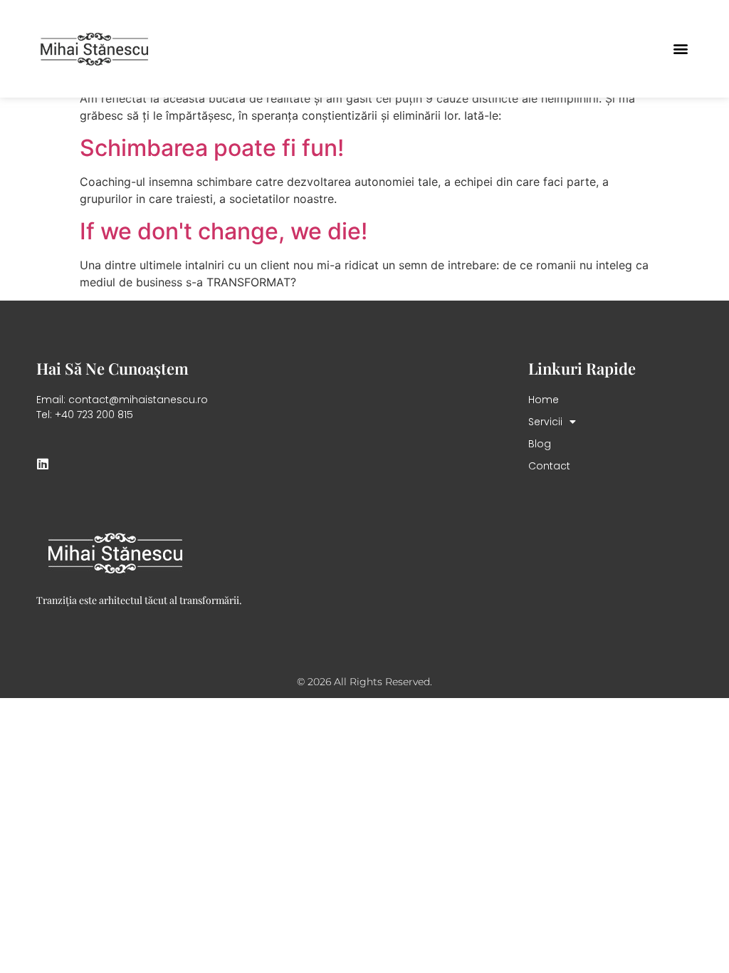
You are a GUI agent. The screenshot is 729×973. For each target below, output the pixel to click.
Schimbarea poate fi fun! (212, 148)
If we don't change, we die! (223, 231)
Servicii (545, 422)
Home (543, 399)
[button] (681, 49)
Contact (549, 466)
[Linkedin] (42, 463)
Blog (539, 444)
